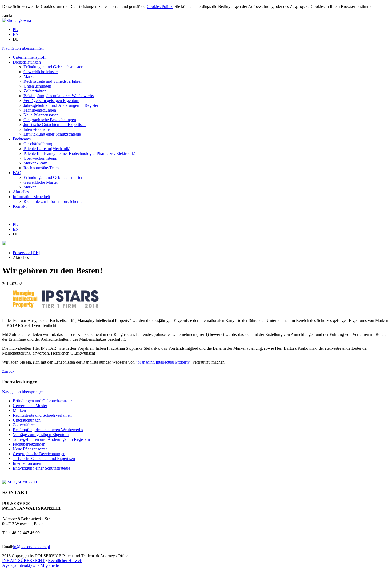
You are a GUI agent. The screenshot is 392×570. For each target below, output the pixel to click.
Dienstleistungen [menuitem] (27, 62)
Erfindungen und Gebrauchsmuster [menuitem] (52, 67)
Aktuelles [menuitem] (21, 192)
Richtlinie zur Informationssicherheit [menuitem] (54, 201)
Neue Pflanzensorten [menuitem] (40, 115)
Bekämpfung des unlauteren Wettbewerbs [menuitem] (58, 95)
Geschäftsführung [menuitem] (38, 143)
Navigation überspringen (23, 48)
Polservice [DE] (26, 252)
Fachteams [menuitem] (22, 139)
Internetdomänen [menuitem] (37, 129)
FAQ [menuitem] (17, 172)
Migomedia (50, 565)
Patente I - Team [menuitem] (46, 148)
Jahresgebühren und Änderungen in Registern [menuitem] (62, 105)
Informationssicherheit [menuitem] (31, 196)
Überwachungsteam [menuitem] (40, 158)
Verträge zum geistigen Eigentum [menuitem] (51, 100)
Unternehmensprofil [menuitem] (29, 57)
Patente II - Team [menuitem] (79, 153)
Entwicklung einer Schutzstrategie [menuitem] (52, 134)
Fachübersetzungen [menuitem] (39, 110)
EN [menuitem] (16, 34)
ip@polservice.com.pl (31, 546)
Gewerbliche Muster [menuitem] (40, 71)
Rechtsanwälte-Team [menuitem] (41, 168)
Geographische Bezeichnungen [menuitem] (49, 119)
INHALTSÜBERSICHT (23, 560)
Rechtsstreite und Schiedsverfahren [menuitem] (52, 81)
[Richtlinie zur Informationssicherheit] (20, 482)
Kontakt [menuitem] (19, 206)
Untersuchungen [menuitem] (37, 86)
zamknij (8, 15)
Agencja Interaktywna (20, 565)
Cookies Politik (160, 6)
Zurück (8, 371)
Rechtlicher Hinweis (65, 560)
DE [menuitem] (16, 39)
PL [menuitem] (15, 29)
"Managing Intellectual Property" (163, 362)
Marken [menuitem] (30, 76)
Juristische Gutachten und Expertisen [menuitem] (54, 124)
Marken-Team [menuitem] (35, 163)
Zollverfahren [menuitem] (34, 91)
